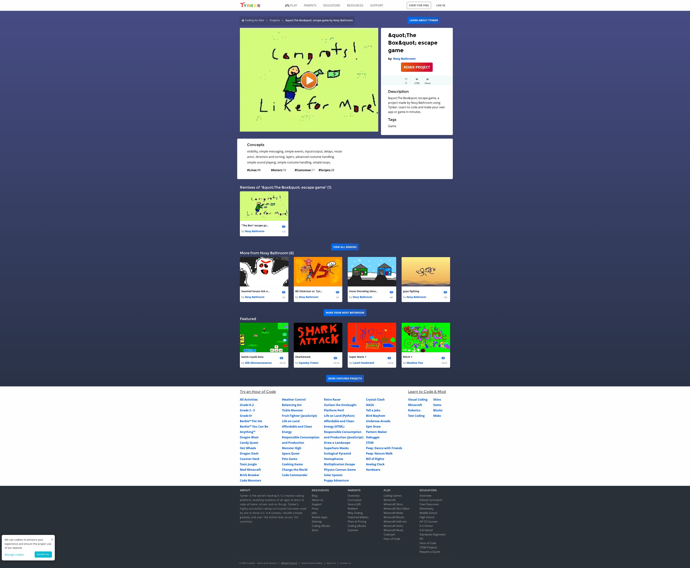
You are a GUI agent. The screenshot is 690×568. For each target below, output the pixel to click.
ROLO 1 (407, 357)
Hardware (373, 470)
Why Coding (355, 513)
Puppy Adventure (336, 480)
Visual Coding (417, 400)
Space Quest (291, 453)
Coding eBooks (321, 526)
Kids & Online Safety (312, 563)
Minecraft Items (393, 526)
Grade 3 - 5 (247, 410)
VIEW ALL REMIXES (345, 247)
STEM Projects (428, 547)
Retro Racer (332, 400)
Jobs (314, 513)
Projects (275, 20)
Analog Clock (375, 464)
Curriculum (355, 500)
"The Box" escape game (255, 225)
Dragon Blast (249, 437)
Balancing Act (292, 405)
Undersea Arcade (378, 421)
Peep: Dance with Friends (384, 448)
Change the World (294, 470)
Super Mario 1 (357, 357)
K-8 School (426, 530)
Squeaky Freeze (308, 362)
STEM (370, 443)
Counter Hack (249, 459)
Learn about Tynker (424, 20)
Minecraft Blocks (394, 517)
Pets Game (289, 459)
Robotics (414, 410)
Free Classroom (429, 504)
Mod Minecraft (250, 470)
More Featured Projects (345, 378)
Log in (440, 5)
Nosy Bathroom (404, 58)
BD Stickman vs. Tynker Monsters (309, 291)
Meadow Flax (415, 362)
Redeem (353, 508)
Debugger (373, 437)
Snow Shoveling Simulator (363, 291)
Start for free (419, 5)
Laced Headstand (363, 362)
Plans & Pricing (357, 521)
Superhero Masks (336, 448)
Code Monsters (250, 480)
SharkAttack (303, 357)
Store (315, 530)
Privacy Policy (289, 563)
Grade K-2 (247, 405)
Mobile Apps (319, 517)
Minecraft (415, 405)
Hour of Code (392, 538)
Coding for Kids (254, 20)
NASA (370, 405)
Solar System (333, 475)
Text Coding (416, 416)
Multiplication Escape (339, 464)
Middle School (428, 513)
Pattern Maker (376, 432)
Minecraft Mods (393, 530)
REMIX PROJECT (417, 67)
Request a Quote (430, 551)
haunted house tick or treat (255, 291)
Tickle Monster (292, 410)
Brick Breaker (249, 475)
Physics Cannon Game (340, 470)
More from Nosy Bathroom (345, 312)
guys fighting (411, 291)
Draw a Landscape (337, 443)
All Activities (249, 400)
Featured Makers (358, 517)
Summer (353, 530)
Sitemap (317, 521)
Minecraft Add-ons (395, 521)
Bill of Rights (375, 459)
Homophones (333, 459)
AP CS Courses (428, 521)
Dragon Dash (249, 453)
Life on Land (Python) (339, 416)
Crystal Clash (375, 400)
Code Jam (389, 534)
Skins (437, 400)
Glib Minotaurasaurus (258, 362)
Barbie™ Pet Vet (251, 421)
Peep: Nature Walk (379, 453)
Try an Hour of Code (258, 391)
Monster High (291, 448)
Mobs (437, 416)
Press (315, 508)
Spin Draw (373, 426)
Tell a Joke (373, 410)
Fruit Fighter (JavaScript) (299, 416)
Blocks (438, 410)
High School (427, 517)
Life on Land (291, 421)
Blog (314, 495)
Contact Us (345, 563)
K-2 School (426, 526)
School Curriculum (431, 500)
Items (437, 405)
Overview (354, 495)
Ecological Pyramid (337, 453)
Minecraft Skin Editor (397, 508)
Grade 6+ (246, 416)
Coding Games (393, 495)
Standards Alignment (432, 534)
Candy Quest (249, 443)
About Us (317, 500)
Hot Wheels (248, 448)
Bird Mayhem (375, 416)
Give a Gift (354, 504)
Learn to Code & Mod (427, 391)
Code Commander (294, 475)
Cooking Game (292, 464)
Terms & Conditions (267, 563)
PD (421, 538)
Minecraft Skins (393, 504)
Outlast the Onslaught (340, 405)
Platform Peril (334, 410)
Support (317, 504)
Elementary (427, 508)
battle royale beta (252, 357)
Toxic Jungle (248, 464)
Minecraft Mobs (393, 513)
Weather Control (294, 400)
